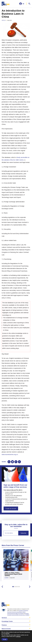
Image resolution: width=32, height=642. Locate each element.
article (4, 20)
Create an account (11, 508)
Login (28, 605)
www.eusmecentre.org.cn (10, 454)
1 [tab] (13, 586)
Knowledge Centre (7, 621)
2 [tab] (15, 586)
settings (18, 636)
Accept (4, 639)
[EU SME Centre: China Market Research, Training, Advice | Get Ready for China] (5, 4)
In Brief (7, 577)
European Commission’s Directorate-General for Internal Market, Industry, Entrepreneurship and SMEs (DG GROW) (17, 612)
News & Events (6, 628)
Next (29, 587)
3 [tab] (16, 586)
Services (4, 617)
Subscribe (23, 533)
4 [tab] (18, 586)
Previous (2, 587)
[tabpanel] (16, 565)
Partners (4, 625)
